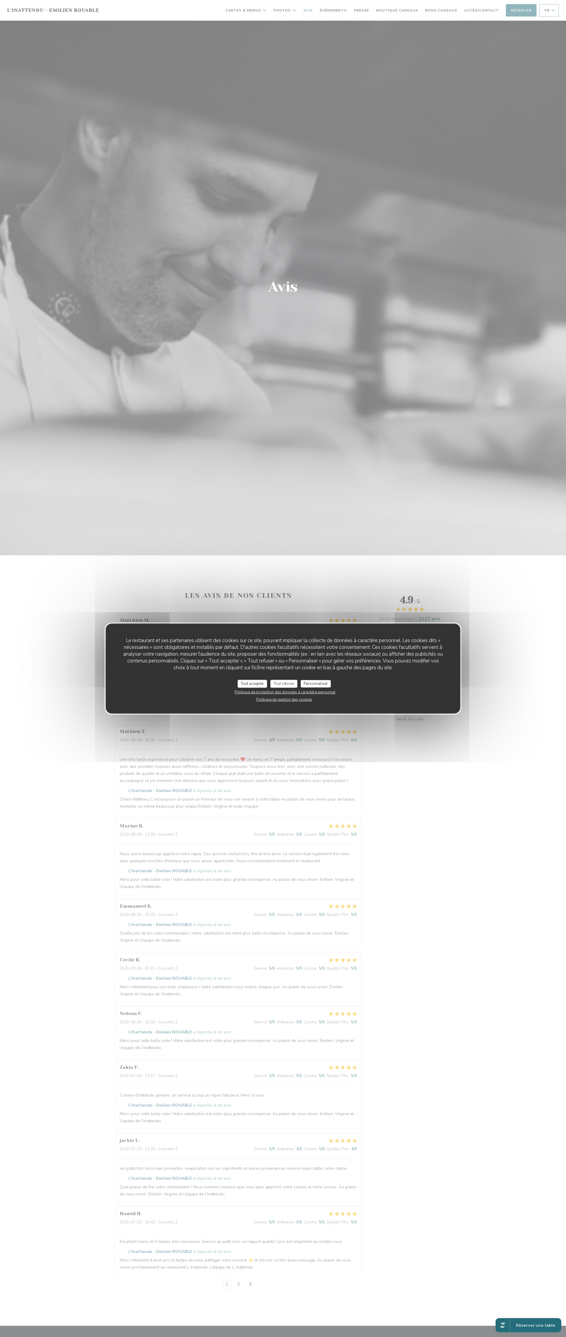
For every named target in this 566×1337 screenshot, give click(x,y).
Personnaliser (316, 683)
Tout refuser (284, 683)
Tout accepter (252, 683)
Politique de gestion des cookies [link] (284, 699)
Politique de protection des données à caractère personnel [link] (285, 692)
